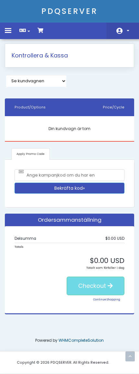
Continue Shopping (106, 299)
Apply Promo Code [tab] (30, 154)
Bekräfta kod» (69, 188)
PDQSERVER (69, 11)
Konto (123, 31)
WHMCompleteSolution (81, 340)
